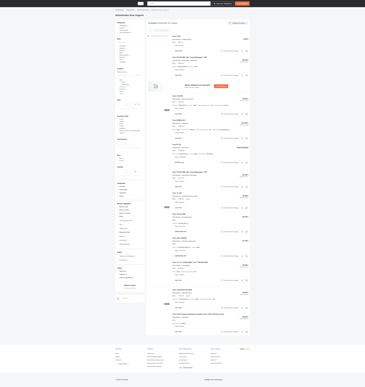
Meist (117, 353)
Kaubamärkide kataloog (154, 366)
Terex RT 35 (176, 144)
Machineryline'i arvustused (155, 363)
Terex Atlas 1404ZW (179, 238)
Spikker (117, 356)
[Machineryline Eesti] (125, 3)
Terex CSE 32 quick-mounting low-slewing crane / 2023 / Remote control (198, 314)
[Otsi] (149, 3)
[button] (242, 51)
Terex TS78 (176, 36)
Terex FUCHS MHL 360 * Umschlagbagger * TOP (189, 57)
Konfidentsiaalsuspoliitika (154, 356)
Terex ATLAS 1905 (179, 214)
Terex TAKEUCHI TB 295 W (182, 290)
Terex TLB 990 (177, 96)
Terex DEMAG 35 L (179, 120)
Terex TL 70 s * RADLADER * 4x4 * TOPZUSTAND (190, 262)
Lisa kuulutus (221, 86)
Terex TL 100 (177, 193)
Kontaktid (118, 360)
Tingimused (150, 353)
